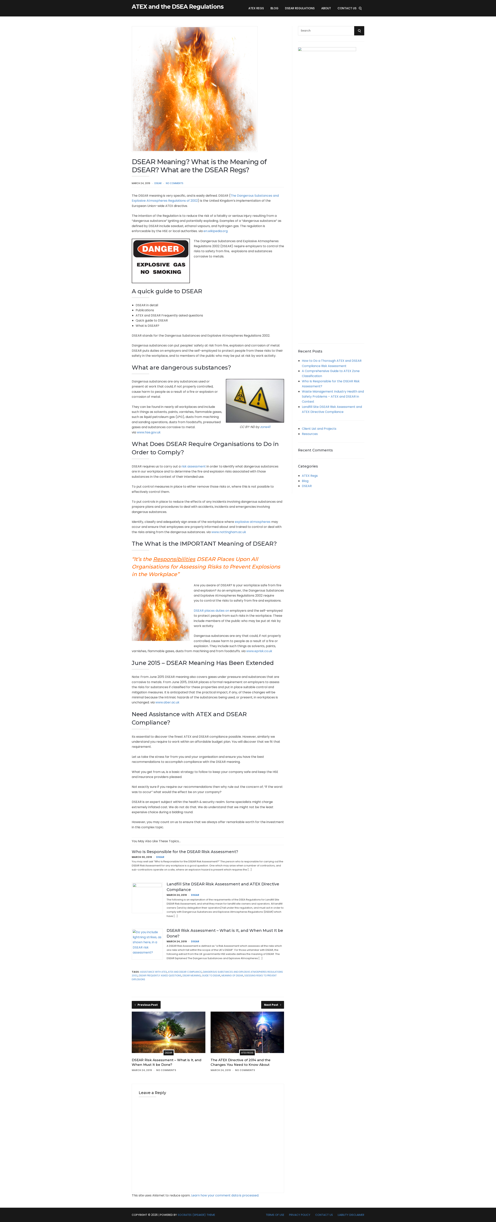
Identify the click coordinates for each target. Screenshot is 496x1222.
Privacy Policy (299, 1214)
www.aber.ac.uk (167, 702)
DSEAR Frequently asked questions (160, 975)
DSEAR (158, 183)
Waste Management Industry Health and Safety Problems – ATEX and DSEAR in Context (333, 396)
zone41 (265, 427)
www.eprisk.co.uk (259, 651)
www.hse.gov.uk (149, 432)
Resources (310, 434)
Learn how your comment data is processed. (225, 1195)
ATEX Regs (256, 8)
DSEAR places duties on (211, 610)
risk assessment (193, 466)
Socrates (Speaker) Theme (196, 1215)
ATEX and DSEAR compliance (185, 971)
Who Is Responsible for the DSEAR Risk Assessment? (185, 851)
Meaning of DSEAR (232, 975)
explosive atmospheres (252, 522)
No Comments (174, 183)
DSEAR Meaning (192, 975)
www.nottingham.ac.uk (228, 532)
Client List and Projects (319, 428)
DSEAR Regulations (300, 8)
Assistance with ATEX (153, 971)
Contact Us (347, 8)
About (326, 8)
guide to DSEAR (211, 975)
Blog (274, 8)
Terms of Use (275, 1214)
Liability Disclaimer (351, 1214)
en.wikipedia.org (215, 231)
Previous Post (148, 1005)
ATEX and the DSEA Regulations (178, 7)
